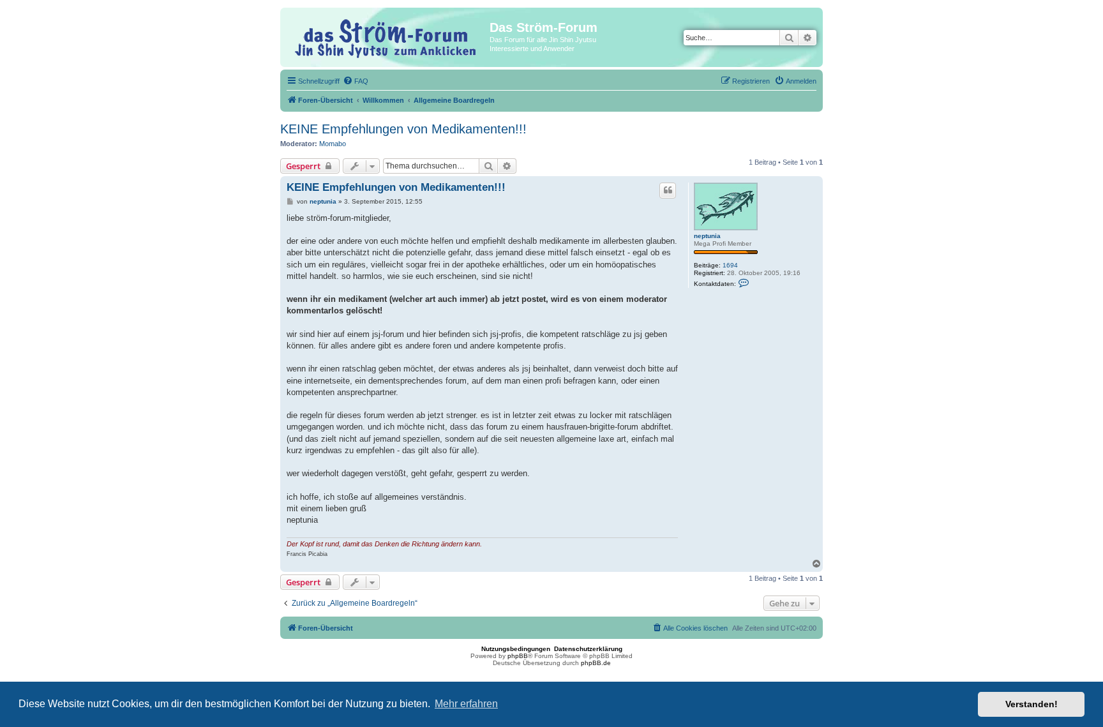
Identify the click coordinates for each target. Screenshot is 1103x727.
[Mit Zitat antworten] (667, 190)
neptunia (707, 235)
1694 (730, 265)
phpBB (517, 655)
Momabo (332, 143)
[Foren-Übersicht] (386, 37)
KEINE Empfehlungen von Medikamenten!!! (403, 129)
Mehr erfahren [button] (466, 703)
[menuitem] (355, 81)
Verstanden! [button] (1031, 704)
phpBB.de (596, 662)
